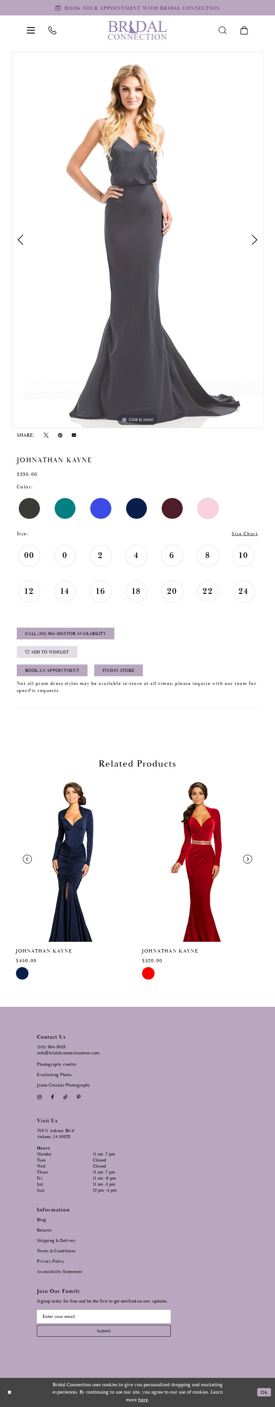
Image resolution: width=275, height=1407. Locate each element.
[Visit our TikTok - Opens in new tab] (65, 1097)
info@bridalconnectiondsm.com (68, 1053)
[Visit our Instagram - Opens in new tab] (39, 1097)
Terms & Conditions (56, 1251)
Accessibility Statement (59, 1272)
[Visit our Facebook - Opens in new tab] (52, 1097)
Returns (44, 1230)
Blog (41, 1220)
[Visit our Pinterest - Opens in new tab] (79, 1097)
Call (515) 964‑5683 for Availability (65, 634)
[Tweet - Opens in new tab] (46, 435)
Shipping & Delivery (56, 1241)
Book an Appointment (52, 671)
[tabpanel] (137, 240)
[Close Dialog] (9, 1392)
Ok (264, 1392)
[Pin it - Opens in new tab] (60, 435)
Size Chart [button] (245, 534)
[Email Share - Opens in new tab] (74, 435)
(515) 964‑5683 (51, 1047)
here (143, 1400)
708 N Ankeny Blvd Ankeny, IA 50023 (55, 1134)
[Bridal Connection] (137, 30)
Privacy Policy (50, 1261)
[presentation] (74, 859)
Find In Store (118, 671)
